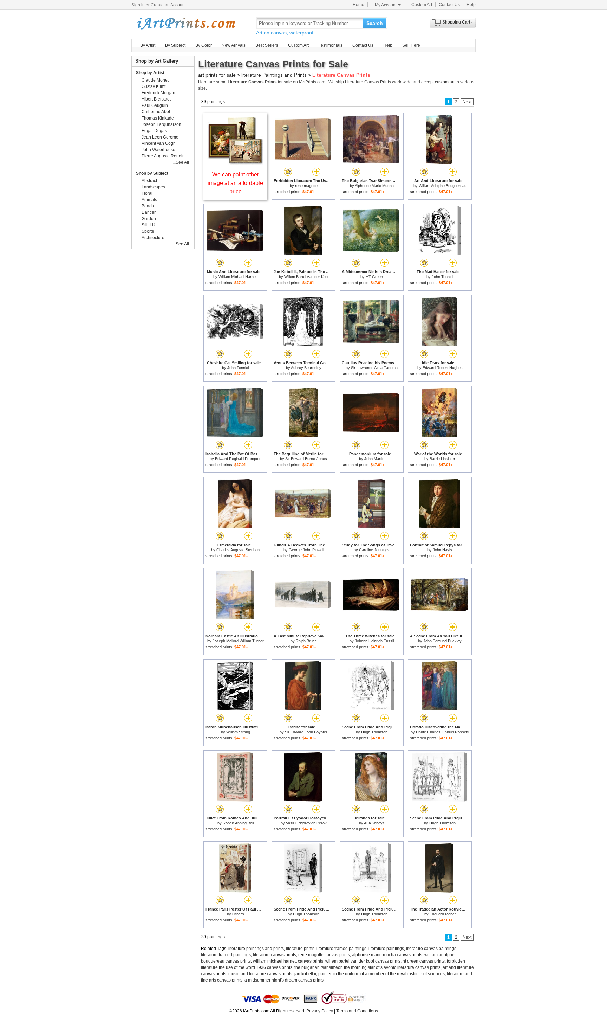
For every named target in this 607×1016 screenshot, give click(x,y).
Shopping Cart (456, 22)
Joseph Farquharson (161, 124)
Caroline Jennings (374, 550)
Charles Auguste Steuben (238, 550)
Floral (147, 193)
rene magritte (306, 186)
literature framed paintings (341, 948)
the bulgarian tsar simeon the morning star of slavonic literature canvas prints (367, 967)
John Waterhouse (158, 149)
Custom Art (421, 4)
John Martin (374, 459)
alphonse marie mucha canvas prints (387, 954)
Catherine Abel (156, 111)
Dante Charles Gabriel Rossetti (442, 732)
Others (238, 914)
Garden (149, 218)
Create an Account (168, 4)
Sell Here (411, 45)
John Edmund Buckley (442, 641)
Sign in (138, 4)
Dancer (149, 212)
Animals (149, 199)
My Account (386, 4)
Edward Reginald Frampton (238, 459)
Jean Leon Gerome (160, 137)
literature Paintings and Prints (274, 75)
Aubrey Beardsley (306, 368)
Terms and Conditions (357, 1011)
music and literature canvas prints (260, 973)
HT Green (374, 277)
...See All (180, 162)
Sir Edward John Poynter (306, 732)
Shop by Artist (150, 72)
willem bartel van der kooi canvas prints (362, 961)
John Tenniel (442, 277)
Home (358, 4)
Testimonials (330, 45)
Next (467, 101)
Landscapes (153, 187)
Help (471, 4)
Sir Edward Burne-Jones (306, 459)
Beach (148, 206)
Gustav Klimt (153, 86)
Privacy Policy (319, 1011)
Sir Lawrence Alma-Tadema (374, 368)
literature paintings (386, 948)
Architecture (153, 237)
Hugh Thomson (374, 732)
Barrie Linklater (442, 459)
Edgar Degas (154, 130)
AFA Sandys (374, 823)
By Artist (147, 45)
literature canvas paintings (431, 948)
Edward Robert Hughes (443, 368)
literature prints (300, 948)
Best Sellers (266, 45)
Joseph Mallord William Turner (238, 641)
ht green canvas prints (424, 961)
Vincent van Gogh (159, 143)
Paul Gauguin (155, 105)
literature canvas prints (274, 954)
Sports (148, 231)
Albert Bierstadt (156, 99)
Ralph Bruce (306, 641)
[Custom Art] (235, 163)
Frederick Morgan (158, 92)
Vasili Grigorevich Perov (306, 823)
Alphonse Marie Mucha (374, 186)
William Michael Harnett (238, 277)
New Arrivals (234, 45)
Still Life (149, 225)
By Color (203, 45)
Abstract (149, 180)
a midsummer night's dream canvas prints (284, 980)
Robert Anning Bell (238, 823)
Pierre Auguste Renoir (163, 156)
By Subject (175, 45)
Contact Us (449, 4)
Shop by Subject (152, 173)
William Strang (238, 732)
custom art (445, 81)
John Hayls (442, 550)
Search (374, 23)
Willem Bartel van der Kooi (306, 277)
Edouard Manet (443, 914)
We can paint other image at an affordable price (235, 183)
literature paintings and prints (256, 948)
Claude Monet (155, 80)
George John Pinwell (306, 550)
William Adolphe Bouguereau (442, 186)
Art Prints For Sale (186, 23)
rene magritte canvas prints (324, 954)
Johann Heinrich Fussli (374, 641)
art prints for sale (217, 75)
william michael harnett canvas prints (288, 961)
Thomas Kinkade (158, 118)
